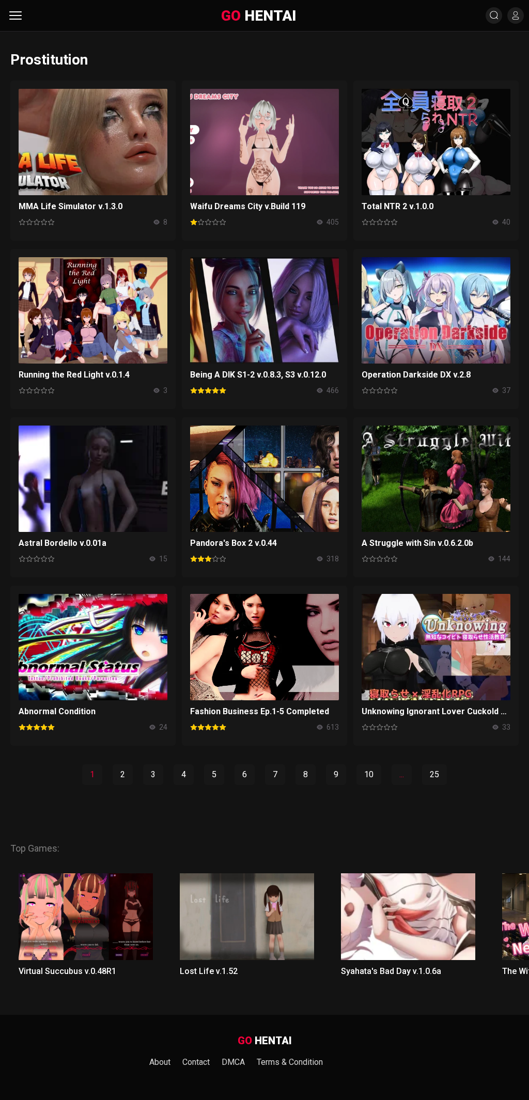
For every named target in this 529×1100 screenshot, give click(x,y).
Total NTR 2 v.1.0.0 (397, 206)
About (159, 1062)
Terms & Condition (290, 1062)
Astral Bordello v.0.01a (62, 543)
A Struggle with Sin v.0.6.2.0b (417, 543)
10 (369, 774)
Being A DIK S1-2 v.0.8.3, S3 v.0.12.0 (258, 375)
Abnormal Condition (57, 711)
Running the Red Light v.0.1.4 (74, 375)
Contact (196, 1062)
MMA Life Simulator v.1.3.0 (70, 206)
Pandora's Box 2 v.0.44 (233, 543)
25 (434, 774)
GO (258, 15)
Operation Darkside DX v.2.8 (416, 375)
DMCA (233, 1062)
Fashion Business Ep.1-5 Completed (259, 711)
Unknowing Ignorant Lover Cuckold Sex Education (436, 711)
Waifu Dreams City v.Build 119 (247, 206)
